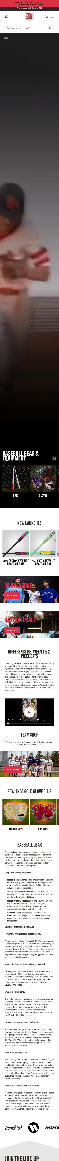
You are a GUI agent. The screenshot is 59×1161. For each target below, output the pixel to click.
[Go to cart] (46, 17)
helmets (16, 918)
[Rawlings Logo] (14, 1128)
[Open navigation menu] (52, 17)
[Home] (29, 17)
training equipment (45, 918)
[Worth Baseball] (33, 1127)
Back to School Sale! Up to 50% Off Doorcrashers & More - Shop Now (29, 3)
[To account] (6, 17)
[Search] (50, 28)
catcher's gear (26, 918)
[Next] (55, 475)
